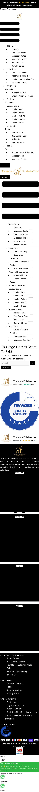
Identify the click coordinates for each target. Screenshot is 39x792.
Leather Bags (17, 109)
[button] (10, 32)
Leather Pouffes (18, 119)
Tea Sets (15, 49)
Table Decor (12, 46)
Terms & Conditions (15, 690)
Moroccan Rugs (10, 127)
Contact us (11, 702)
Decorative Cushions (20, 76)
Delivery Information (15, 683)
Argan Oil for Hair (19, 93)
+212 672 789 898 (15, 709)
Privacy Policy (13, 693)
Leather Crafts (13, 106)
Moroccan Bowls (19, 53)
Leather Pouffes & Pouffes (23, 79)
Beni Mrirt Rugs (18, 143)
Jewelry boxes (18, 66)
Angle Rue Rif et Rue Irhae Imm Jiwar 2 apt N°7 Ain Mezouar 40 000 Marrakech (22, 715)
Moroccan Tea (18, 156)
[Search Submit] (32, 363)
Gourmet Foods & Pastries (23, 152)
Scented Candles (19, 83)
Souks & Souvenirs (9, 101)
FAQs (9, 668)
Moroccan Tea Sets (20, 159)
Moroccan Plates (19, 56)
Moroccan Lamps (19, 73)
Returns (10, 687)
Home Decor (12, 69)
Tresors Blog (12, 675)
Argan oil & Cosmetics (10, 87)
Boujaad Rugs (17, 133)
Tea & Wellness (9, 147)
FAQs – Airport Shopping (17, 672)
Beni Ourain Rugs (19, 136)
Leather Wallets (18, 116)
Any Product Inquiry (15, 706)
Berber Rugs (17, 139)
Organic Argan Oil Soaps (22, 96)
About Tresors (13, 658)
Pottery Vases (18, 63)
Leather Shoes (18, 122)
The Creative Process (16, 661)
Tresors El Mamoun (8, 9)
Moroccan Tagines (20, 59)
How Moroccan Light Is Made (19, 665)
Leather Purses (18, 113)
